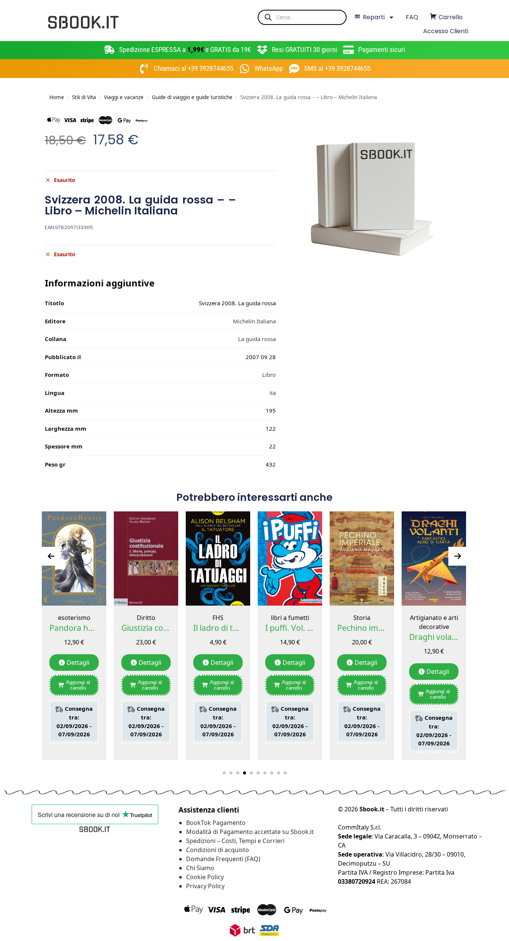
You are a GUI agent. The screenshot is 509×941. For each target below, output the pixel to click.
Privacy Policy (205, 886)
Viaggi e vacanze (124, 97)
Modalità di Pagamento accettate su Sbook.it (250, 832)
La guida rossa (257, 339)
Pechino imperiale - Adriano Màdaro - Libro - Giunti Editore (362, 628)
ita (272, 392)
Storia (361, 618)
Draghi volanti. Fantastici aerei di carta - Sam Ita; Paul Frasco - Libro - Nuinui (434, 637)
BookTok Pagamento (216, 823)
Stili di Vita (84, 97)
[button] (224, 772)
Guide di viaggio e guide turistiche (192, 97)
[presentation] (51, 556)
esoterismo (74, 618)
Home (56, 97)
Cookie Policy (205, 877)
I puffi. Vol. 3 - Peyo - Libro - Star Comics (290, 628)
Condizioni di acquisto (217, 850)
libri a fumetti (290, 618)
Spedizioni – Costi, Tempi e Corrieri (235, 841)
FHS (217, 618)
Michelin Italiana (254, 321)
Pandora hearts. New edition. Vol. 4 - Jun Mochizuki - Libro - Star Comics (74, 628)
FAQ (412, 17)
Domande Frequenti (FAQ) (223, 859)
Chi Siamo (200, 868)
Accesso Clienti (445, 31)
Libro (269, 374)
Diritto (146, 618)
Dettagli (78, 662)
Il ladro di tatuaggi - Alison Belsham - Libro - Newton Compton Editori (218, 628)
